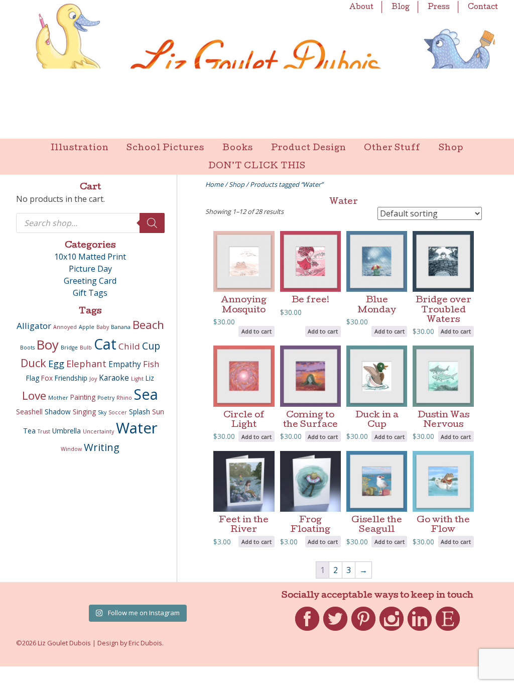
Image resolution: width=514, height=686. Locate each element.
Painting (82, 397)
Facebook (307, 630)
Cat (105, 344)
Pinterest (363, 630)
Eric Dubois (145, 642)
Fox (47, 378)
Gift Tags (90, 292)
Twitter (335, 630)
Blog (401, 7)
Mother (58, 397)
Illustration (79, 148)
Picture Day (90, 268)
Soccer (117, 412)
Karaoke (114, 377)
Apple (86, 326)
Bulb (86, 347)
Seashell (29, 411)
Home (214, 184)
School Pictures (165, 148)
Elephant (86, 363)
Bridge (69, 347)
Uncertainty (98, 431)
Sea (146, 394)
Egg (56, 363)
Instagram (391, 630)
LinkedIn (419, 630)
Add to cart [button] (256, 331)
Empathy (124, 364)
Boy (48, 345)
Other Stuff (392, 148)
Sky (102, 412)
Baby (102, 326)
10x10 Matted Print (90, 256)
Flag (32, 378)
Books (237, 148)
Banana (121, 326)
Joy (93, 378)
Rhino (124, 397)
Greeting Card (90, 280)
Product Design (308, 148)
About (361, 7)
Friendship (71, 378)
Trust (44, 431)
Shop (451, 148)
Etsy (448, 630)
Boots (27, 347)
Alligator (34, 325)
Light (137, 378)
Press (439, 7)
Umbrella (66, 430)
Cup (151, 346)
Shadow (58, 411)
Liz (150, 378)
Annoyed (65, 326)
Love (34, 395)
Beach (148, 324)
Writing (101, 447)
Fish (151, 364)
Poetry (105, 397)
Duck (33, 363)
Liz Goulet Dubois (257, 69)
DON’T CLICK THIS (257, 166)
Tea (29, 430)
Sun (158, 411)
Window (71, 448)
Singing (84, 411)
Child (129, 346)
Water (137, 428)
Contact (483, 7)
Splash (139, 411)
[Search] (152, 223)
